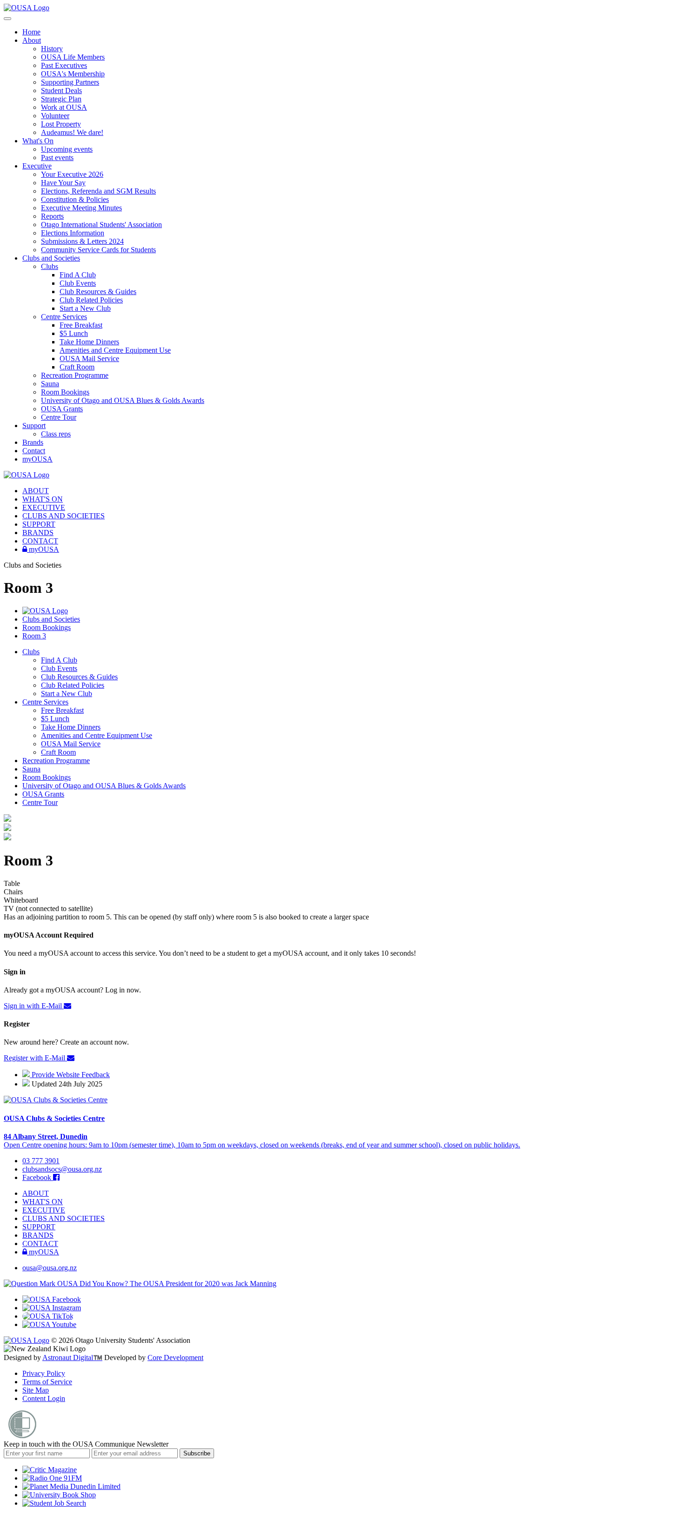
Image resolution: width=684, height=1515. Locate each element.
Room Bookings (65, 392)
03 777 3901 (41, 1161)
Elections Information (72, 233)
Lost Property (61, 124)
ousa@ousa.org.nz (49, 1268)
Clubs (49, 266)
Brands (32, 442)
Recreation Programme (74, 375)
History (52, 49)
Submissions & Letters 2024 (82, 241)
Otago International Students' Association (101, 224)
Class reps (56, 434)
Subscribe (196, 1453)
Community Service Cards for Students (98, 250)
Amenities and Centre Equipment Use (115, 350)
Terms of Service (47, 1382)
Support (34, 425)
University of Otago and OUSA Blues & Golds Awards (122, 400)
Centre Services (64, 317)
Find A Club (78, 275)
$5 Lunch (74, 333)
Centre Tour (58, 417)
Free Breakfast (81, 325)
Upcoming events (67, 149)
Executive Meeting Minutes (81, 208)
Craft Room (77, 367)
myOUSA (37, 459)
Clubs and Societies (51, 258)
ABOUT (35, 491)
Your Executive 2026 (72, 174)
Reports (52, 216)
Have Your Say (63, 183)
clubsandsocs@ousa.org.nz (62, 1169)
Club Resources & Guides (98, 291)
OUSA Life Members (73, 57)
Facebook (37, 1177)
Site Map (35, 1390)
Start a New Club (85, 308)
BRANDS (38, 532)
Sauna (50, 384)
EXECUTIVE (43, 507)
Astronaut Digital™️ (72, 1357)
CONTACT (40, 541)
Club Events (78, 283)
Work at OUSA (64, 107)
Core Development (175, 1357)
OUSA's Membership (73, 74)
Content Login (43, 1398)
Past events (57, 157)
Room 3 (34, 636)
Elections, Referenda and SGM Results (98, 191)
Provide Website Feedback (70, 1075)
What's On (38, 141)
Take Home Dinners (89, 342)
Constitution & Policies (75, 199)
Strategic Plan (61, 99)
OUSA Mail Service (89, 358)
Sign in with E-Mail (34, 1006)
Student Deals (61, 90)
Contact (33, 451)
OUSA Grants (62, 409)
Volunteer (55, 116)
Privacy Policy (43, 1373)
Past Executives (64, 65)
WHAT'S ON (42, 499)
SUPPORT (38, 524)
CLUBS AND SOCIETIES (63, 516)
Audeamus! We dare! (72, 132)
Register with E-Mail (35, 1058)
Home (31, 32)
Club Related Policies (91, 300)
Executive (37, 166)
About (31, 40)
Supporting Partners (70, 82)
